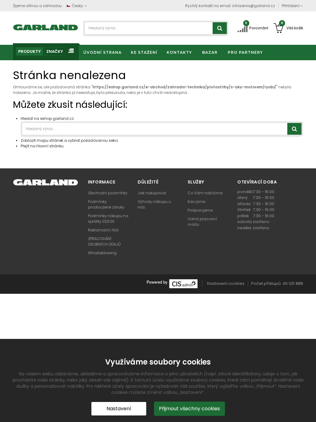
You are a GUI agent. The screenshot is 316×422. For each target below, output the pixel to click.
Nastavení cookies (225, 283)
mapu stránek (50, 140)
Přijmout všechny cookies (189, 408)
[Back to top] (309, 411)
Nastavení (118, 408)
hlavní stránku (50, 146)
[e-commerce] (45, 27)
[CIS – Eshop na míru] (172, 283)
